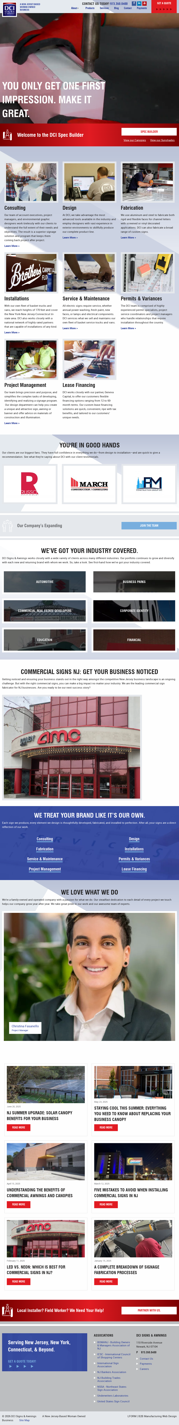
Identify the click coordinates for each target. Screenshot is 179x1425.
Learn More (10, 246)
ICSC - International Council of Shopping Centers (113, 1355)
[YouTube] (144, 3)
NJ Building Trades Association (108, 1379)
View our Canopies (135, 140)
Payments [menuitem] (142, 8)
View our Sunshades (162, 140)
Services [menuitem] (104, 8)
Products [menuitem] (90, 8)
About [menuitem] (74, 8)
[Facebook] (134, 3)
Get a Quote (164, 3)
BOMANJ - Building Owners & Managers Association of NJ (113, 1345)
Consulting (45, 839)
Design (134, 839)
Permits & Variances (134, 859)
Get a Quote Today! (22, 1361)
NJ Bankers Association (111, 1372)
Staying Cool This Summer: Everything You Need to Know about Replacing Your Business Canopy (132, 1114)
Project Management (45, 869)
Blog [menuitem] (116, 8)
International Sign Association (108, 1364)
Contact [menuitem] (128, 8)
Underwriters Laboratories (112, 1395)
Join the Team (149, 525)
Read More (18, 1127)
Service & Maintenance (45, 859)
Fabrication (44, 849)
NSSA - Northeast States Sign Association (111, 1388)
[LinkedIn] (139, 3)
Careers (144, 1368)
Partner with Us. (149, 1310)
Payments (146, 1363)
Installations (134, 849)
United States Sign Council (113, 1401)
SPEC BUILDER (149, 131)
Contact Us (146, 1358)
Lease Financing (134, 869)
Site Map (24, 1420)
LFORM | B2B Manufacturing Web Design (152, 1416)
